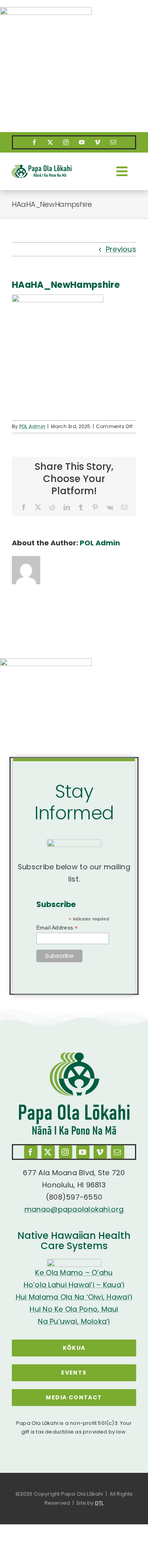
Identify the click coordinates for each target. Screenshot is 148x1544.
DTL (99, 1503)
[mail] (114, 142)
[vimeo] (98, 142)
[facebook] (35, 142)
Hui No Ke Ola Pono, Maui (74, 1309)
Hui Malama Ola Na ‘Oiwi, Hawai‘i (74, 1297)
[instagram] (66, 142)
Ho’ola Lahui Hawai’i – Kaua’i (74, 1285)
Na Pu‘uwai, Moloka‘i (74, 1321)
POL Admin (32, 426)
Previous (121, 249)
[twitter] (50, 142)
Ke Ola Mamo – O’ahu (73, 1272)
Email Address (57, 928)
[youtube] (82, 142)
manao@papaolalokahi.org (74, 1209)
